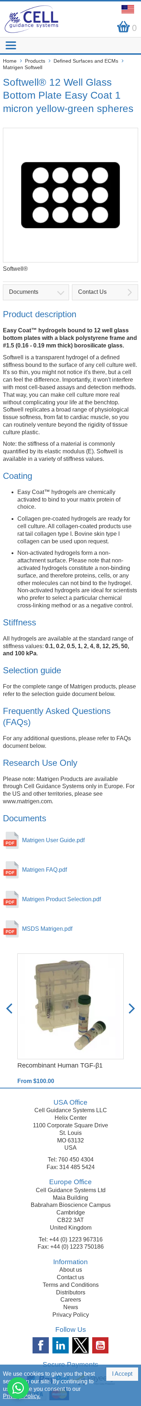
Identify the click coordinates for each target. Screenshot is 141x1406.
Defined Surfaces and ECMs (86, 61)
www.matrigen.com (27, 801)
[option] (70, 1019)
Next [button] (131, 1008)
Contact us (70, 1277)
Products (35, 61)
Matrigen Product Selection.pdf (61, 899)
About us (70, 1270)
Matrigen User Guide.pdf (53, 840)
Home (10, 61)
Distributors (70, 1292)
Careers (70, 1300)
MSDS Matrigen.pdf (47, 929)
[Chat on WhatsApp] (18, 1388)
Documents (23, 292)
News (70, 1307)
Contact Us (92, 292)
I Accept (122, 1374)
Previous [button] (9, 1008)
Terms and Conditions (71, 1285)
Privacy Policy (70, 1315)
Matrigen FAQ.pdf (44, 870)
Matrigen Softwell (22, 67)
